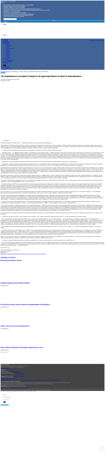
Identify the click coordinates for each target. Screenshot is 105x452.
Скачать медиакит (5, 374)
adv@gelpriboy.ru (12, 371)
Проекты (6, 59)
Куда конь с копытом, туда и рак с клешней (13, 7)
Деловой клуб (9, 60)
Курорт (8, 47)
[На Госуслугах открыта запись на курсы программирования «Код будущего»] (14, 301)
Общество (8, 46)
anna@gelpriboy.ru (16, 372)
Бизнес (8, 52)
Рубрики (6, 43)
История (8, 53)
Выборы (8, 51)
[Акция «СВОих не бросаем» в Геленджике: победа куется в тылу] (14, 344)
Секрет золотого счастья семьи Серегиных (13, 16)
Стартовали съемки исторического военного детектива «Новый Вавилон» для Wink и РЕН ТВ (26, 10)
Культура (8, 55)
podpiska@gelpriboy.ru (19, 376)
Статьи (5, 40)
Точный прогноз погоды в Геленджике (96, 40)
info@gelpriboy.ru (5, 368)
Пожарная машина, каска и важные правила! (14, 6)
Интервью (6, 42)
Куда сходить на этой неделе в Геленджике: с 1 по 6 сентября (18, 4)
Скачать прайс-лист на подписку (9, 378)
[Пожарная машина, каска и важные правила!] (14, 280)
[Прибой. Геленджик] (11, 32)
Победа (8, 44)
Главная (2, 71)
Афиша (5, 63)
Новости (6, 39)
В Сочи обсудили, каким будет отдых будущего (14, 12)
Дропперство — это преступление (11, 11)
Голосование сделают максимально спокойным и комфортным (18, 13)
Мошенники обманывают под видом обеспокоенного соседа (18, 15)
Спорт (7, 56)
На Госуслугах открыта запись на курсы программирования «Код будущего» (22, 8)
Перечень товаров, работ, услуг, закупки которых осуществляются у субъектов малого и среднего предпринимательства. (30, 380)
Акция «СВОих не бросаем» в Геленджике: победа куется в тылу (22, 347)
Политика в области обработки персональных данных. (14, 387)
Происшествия (10, 48)
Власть (8, 49)
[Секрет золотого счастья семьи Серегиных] (14, 323)
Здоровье (8, 57)
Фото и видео (7, 61)
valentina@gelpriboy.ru (19, 373)
